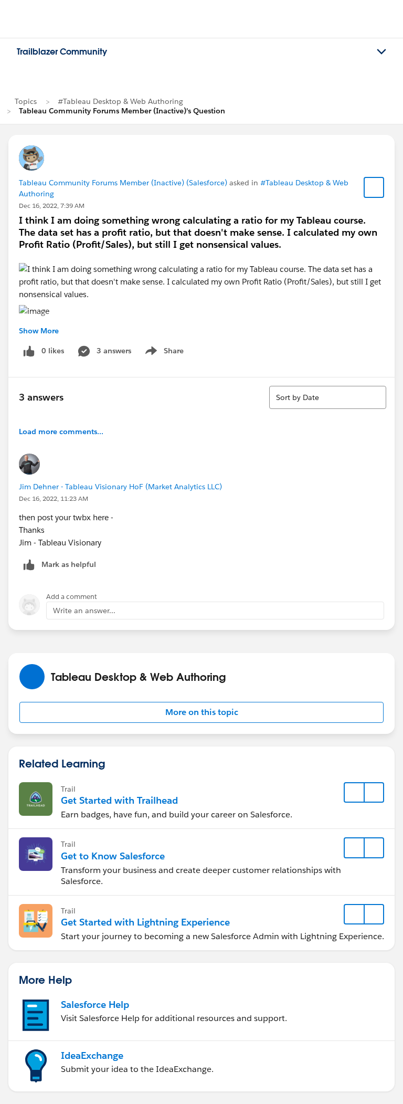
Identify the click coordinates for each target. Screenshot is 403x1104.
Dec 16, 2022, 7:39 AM (51, 205)
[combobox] (327, 397)
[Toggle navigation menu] (381, 52)
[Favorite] (374, 187)
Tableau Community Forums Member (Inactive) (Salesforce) (123, 182)
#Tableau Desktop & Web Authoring (120, 101)
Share (163, 353)
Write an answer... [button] (84, 610)
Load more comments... (61, 431)
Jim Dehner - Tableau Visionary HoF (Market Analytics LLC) (120, 486)
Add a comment (71, 596)
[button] (201, 712)
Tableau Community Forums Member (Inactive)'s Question (122, 110)
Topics (26, 101)
